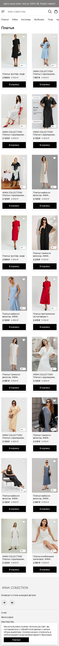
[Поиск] (50, 11)
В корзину (14, 84)
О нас (4, 612)
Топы (50, 19)
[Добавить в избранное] (23, 37)
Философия (7, 617)
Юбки (15, 19)
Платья (5, 19)
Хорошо (16, 639)
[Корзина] (56, 11)
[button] (14, 51)
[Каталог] (3, 11)
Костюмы (26, 19)
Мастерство (7, 621)
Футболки (39, 19)
